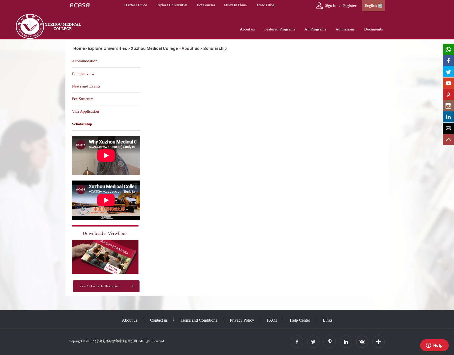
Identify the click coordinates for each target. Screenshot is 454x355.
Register (350, 5)
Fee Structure (83, 99)
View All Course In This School (99, 286)
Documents (373, 29)
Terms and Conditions (198, 320)
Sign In (330, 5)
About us (247, 29)
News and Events (86, 86)
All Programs (315, 29)
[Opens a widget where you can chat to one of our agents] (434, 345)
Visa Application (85, 111)
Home (79, 48)
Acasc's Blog (265, 5)
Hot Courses (206, 5)
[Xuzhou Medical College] (105, 273)
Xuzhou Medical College (154, 48)
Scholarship (215, 48)
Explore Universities (171, 5)
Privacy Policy (242, 320)
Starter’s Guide (136, 5)
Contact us (159, 320)
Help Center (300, 320)
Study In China (235, 5)
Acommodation (84, 61)
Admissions (345, 29)
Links (327, 320)
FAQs (272, 320)
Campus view (83, 73)
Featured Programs (279, 29)
